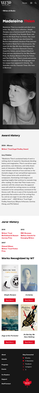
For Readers (6, 375)
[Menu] (31, 3)
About (4, 355)
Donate (24, 3)
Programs (5, 365)
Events (4, 369)
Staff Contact (6, 384)
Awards (4, 359)
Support (4, 379)
